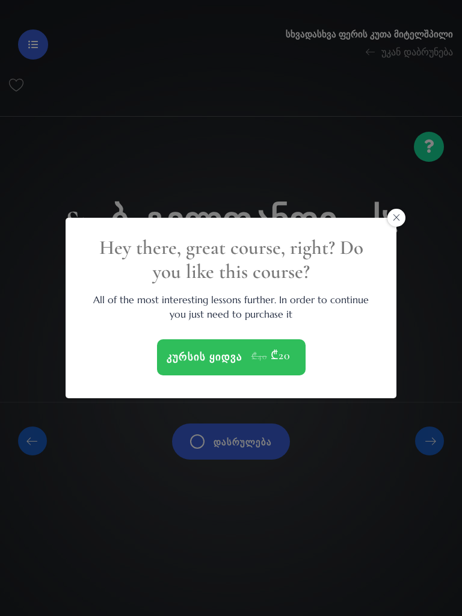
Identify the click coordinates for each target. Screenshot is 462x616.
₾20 (281, 355)
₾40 (259, 356)
